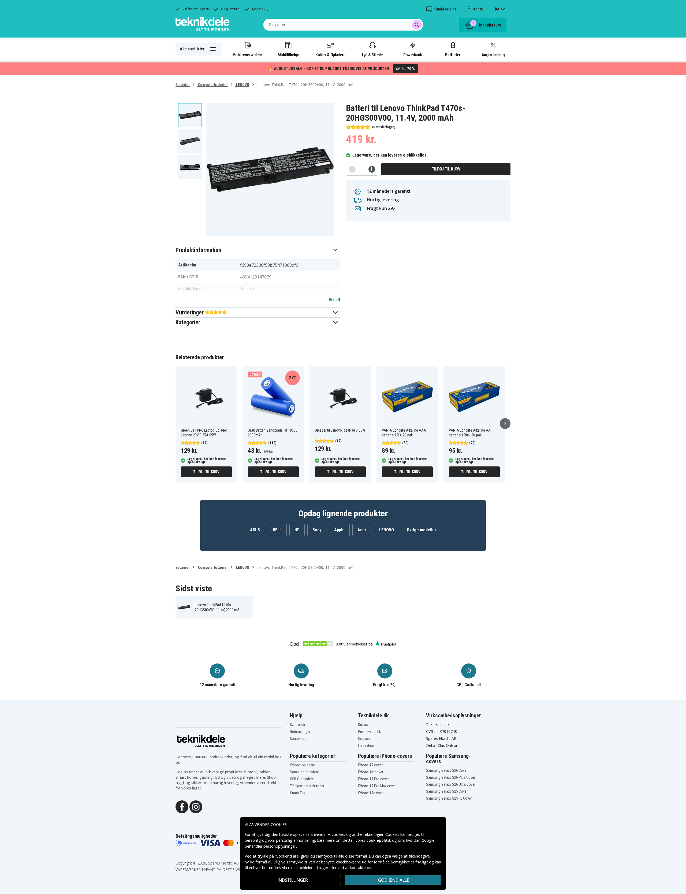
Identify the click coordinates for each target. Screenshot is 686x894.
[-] (352, 169)
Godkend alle (393, 880)
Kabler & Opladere (330, 54)
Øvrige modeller (421, 529)
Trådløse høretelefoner (307, 786)
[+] (371, 169)
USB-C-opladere (302, 779)
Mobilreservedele (247, 54)
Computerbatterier (212, 85)
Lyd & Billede (372, 54)
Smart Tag (297, 793)
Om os (363, 724)
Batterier (452, 54)
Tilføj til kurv (446, 169)
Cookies (364, 738)
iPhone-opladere (302, 765)
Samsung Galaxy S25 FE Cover (449, 798)
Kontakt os (298, 738)
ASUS (255, 529)
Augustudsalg (493, 54)
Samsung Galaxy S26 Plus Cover (450, 777)
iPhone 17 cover (370, 765)
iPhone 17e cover (371, 793)
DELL (277, 529)
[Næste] (505, 423)
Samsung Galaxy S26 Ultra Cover (450, 784)
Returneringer (300, 731)
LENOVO (242, 85)
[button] (258, 250)
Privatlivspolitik (369, 731)
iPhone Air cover (370, 772)
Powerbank (412, 54)
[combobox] (343, 25)
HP (297, 529)
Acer (361, 529)
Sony (316, 529)
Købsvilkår (297, 724)
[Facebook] (182, 806)
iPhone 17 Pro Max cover (377, 786)
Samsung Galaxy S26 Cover (447, 770)
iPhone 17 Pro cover (373, 779)
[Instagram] (195, 806)
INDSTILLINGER (293, 880)
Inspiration (366, 745)
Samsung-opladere (304, 772)
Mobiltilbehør (289, 54)
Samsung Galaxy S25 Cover (447, 791)
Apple (339, 529)
